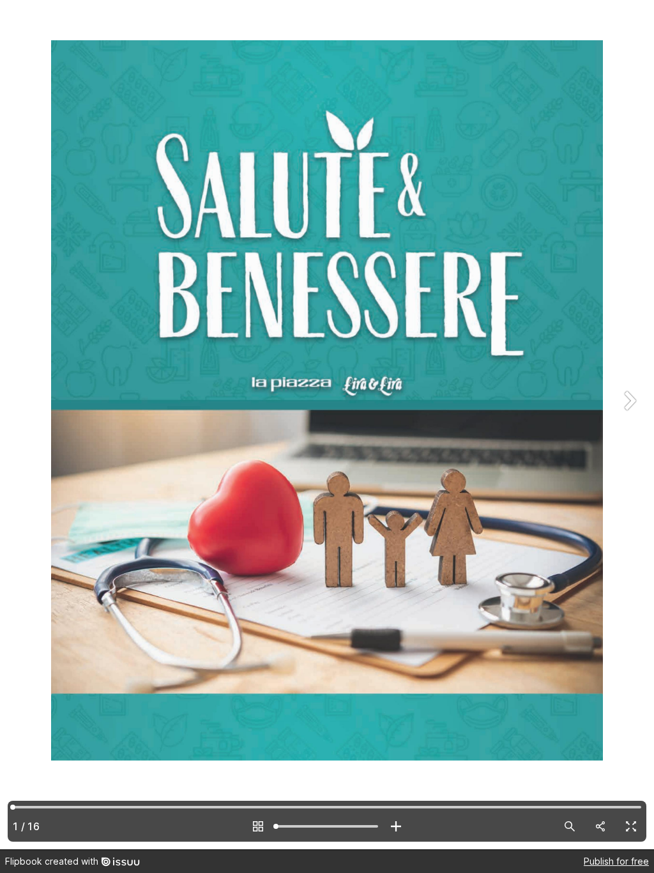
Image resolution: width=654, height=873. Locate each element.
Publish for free (616, 861)
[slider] (327, 826)
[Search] (569, 826)
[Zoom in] (396, 826)
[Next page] (628, 424)
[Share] (600, 826)
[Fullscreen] (631, 826)
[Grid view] (258, 826)
